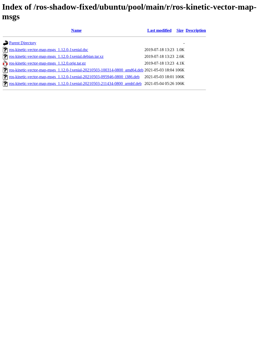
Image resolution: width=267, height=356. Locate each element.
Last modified (159, 30)
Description (196, 30)
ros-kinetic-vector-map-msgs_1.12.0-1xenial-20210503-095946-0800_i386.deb (74, 77)
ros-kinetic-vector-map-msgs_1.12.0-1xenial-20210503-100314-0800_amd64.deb (76, 70)
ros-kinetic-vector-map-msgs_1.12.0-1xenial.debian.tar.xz (56, 56)
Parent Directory (22, 43)
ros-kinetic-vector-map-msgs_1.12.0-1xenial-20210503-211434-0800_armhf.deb (75, 83)
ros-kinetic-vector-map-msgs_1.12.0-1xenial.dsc (48, 49)
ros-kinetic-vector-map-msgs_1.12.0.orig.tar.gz (47, 63)
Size (180, 30)
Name (76, 30)
